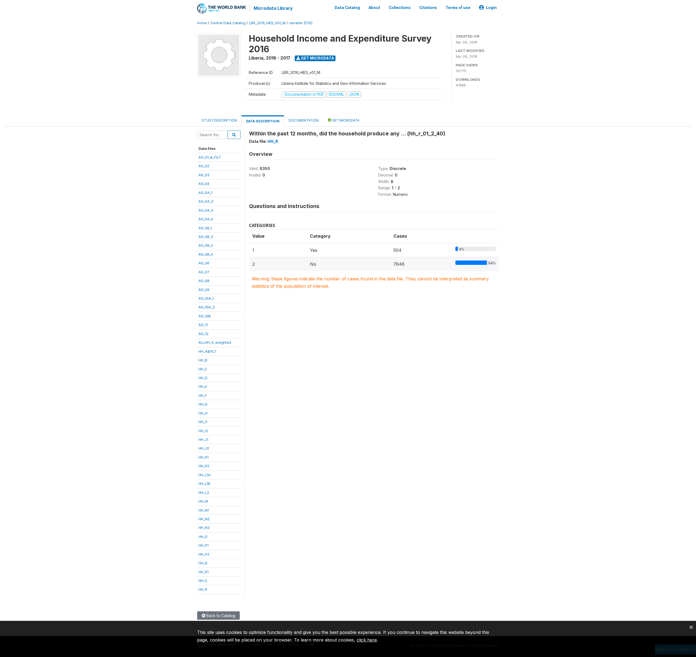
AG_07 (203, 272)
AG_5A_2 (205, 201)
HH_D (202, 378)
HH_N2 (204, 519)
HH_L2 (203, 492)
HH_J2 (203, 448)
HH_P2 (203, 554)
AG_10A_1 (206, 298)
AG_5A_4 (205, 219)
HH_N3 (204, 527)
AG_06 (203, 263)
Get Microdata (317, 58)
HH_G (202, 404)
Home (202, 23)
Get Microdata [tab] (345, 120)
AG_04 (203, 183)
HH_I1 (202, 422)
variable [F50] (300, 23)
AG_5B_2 (205, 236)
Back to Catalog (220, 615)
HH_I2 (203, 431)
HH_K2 (203, 466)
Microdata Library (273, 8)
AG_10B (204, 316)
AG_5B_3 (205, 245)
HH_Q (202, 563)
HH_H (202, 413)
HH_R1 (203, 572)
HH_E (202, 386)
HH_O (202, 536)
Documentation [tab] (304, 120)
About (374, 7)
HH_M (203, 501)
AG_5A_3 (205, 210)
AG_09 (203, 289)
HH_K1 (203, 457)
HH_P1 (203, 545)
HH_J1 (203, 439)
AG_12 (203, 333)
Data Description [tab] (262, 121)
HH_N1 (203, 510)
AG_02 (203, 166)
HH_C (202, 369)
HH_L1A (204, 475)
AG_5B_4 (205, 254)
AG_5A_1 (205, 192)
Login (491, 7)
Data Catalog (347, 7)
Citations (428, 7)
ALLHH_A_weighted (214, 342)
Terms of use (458, 7)
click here (367, 640)
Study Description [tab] (219, 120)
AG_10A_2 (206, 307)
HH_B (202, 360)
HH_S (202, 580)
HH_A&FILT (207, 351)
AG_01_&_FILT (209, 157)
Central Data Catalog (228, 23)
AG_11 (203, 325)
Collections (400, 7)
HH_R (202, 589)
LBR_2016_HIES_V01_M (267, 23)
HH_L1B (204, 483)
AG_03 (203, 175)
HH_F (202, 395)
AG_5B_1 (205, 228)
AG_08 (203, 280)
